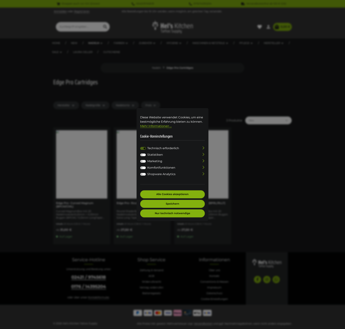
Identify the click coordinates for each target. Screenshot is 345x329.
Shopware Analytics (161, 174)
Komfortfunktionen (161, 167)
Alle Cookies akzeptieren (172, 194)
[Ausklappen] (203, 148)
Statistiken (155, 154)
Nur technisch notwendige (172, 213)
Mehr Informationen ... (156, 126)
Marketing (154, 161)
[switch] (143, 154)
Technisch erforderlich (163, 148)
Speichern (172, 203)
